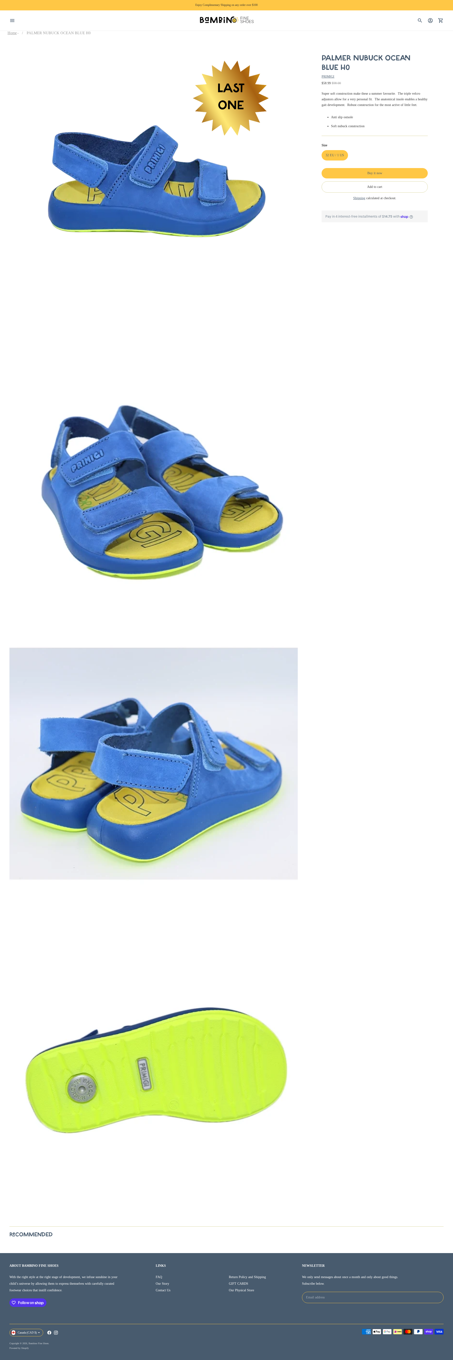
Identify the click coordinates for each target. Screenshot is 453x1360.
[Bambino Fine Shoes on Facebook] (49, 1332)
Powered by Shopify (19, 1348)
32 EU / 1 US (335, 155)
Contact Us (163, 1290)
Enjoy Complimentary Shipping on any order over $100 (226, 5)
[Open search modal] (420, 20)
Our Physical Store (241, 1290)
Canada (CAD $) (27, 1332)
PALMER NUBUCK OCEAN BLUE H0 (59, 33)
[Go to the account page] (430, 20)
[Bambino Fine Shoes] (226, 20)
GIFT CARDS (238, 1283)
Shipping (359, 198)
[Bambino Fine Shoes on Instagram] (56, 1332)
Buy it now (374, 173)
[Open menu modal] (12, 20)
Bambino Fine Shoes (39, 1343)
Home (12, 33)
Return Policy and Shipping (247, 1277)
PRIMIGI (328, 76)
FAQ (159, 1277)
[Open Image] (153, 189)
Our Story (162, 1283)
